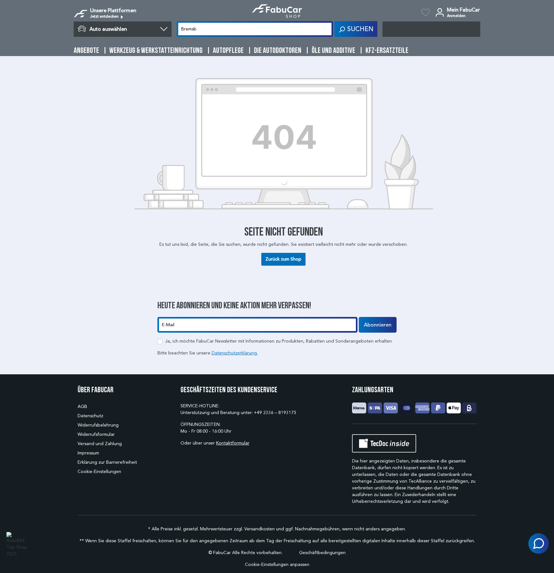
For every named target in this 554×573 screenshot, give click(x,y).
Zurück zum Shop (283, 259)
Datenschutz (90, 416)
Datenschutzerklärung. (235, 353)
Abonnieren (377, 325)
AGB (82, 406)
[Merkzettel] (425, 13)
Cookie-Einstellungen (99, 471)
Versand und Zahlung (100, 443)
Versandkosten (259, 529)
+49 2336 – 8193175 (275, 412)
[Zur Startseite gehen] (277, 11)
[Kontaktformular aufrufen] (538, 543)
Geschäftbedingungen (322, 552)
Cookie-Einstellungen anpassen (277, 564)
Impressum (88, 453)
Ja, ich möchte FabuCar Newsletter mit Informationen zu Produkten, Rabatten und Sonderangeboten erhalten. (279, 341)
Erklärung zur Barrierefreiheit (107, 462)
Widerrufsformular (96, 434)
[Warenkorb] (431, 29)
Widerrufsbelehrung (98, 425)
